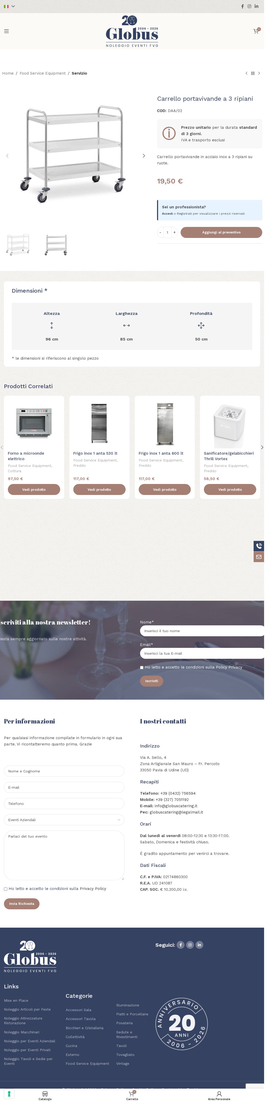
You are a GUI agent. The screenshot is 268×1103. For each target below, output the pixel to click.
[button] (7, 156)
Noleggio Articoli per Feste (27, 1009)
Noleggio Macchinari (21, 1032)
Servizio (79, 73)
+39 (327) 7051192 (172, 799)
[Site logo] (132, 31)
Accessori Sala (78, 1010)
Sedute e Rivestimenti (126, 1034)
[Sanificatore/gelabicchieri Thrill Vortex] (230, 424)
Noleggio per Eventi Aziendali (29, 1041)
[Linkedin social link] (256, 6)
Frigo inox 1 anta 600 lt (161, 453)
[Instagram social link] (249, 6)
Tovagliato (125, 1054)
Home (8, 73)
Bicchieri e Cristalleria (84, 1028)
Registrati (184, 213)
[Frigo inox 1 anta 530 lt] (99, 424)
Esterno (72, 1054)
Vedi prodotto (34, 490)
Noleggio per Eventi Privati (27, 1050)
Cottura (14, 471)
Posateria (124, 1023)
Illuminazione (127, 1005)
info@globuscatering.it (176, 806)
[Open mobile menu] (6, 31)
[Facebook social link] (242, 6)
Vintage (122, 1063)
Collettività (75, 1037)
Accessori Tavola (81, 1019)
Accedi (167, 213)
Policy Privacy (229, 667)
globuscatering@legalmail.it (176, 812)
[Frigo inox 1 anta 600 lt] (165, 424)
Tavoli (121, 1046)
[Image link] (30, 956)
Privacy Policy (93, 888)
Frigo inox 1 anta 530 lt (95, 453)
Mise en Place (16, 1000)
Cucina (71, 1046)
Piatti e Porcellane (132, 1014)
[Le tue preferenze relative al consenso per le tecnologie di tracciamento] (9, 1094)
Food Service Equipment (43, 73)
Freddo (79, 465)
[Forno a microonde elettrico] (34, 424)
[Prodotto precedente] (246, 73)
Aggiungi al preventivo (221, 232)
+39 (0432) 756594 (178, 793)
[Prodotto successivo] (259, 73)
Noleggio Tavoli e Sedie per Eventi (28, 1061)
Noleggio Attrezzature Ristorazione (23, 1020)
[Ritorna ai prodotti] (253, 73)
